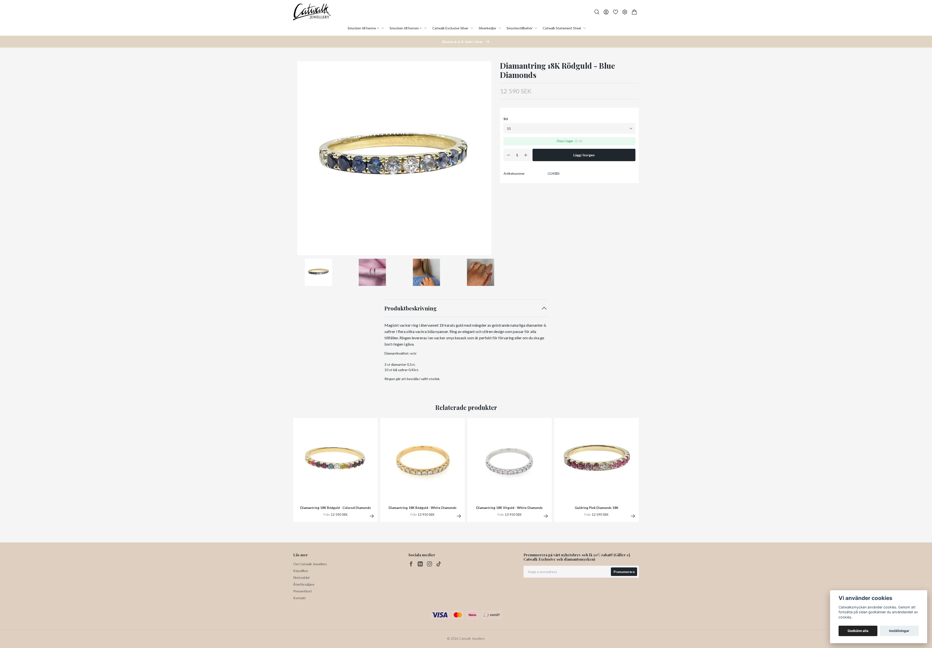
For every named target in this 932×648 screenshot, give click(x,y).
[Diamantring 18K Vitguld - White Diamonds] (545, 516)
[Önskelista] (615, 12)
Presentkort (302, 591)
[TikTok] (438, 563)
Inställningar (899, 631)
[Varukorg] (634, 12)
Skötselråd (301, 577)
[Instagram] (429, 563)
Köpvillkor (300, 571)
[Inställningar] (625, 12)
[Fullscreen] (394, 158)
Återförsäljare (303, 584)
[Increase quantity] (526, 155)
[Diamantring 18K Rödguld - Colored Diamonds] (371, 516)
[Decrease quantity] (508, 155)
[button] (487, 160)
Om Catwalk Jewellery (310, 564)
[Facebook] (411, 563)
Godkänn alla (858, 631)
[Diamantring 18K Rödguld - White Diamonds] (458, 516)
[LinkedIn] (420, 563)
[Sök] (597, 12)
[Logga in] (606, 12)
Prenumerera (624, 572)
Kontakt (299, 598)
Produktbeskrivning (410, 308)
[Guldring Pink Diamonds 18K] (632, 516)
